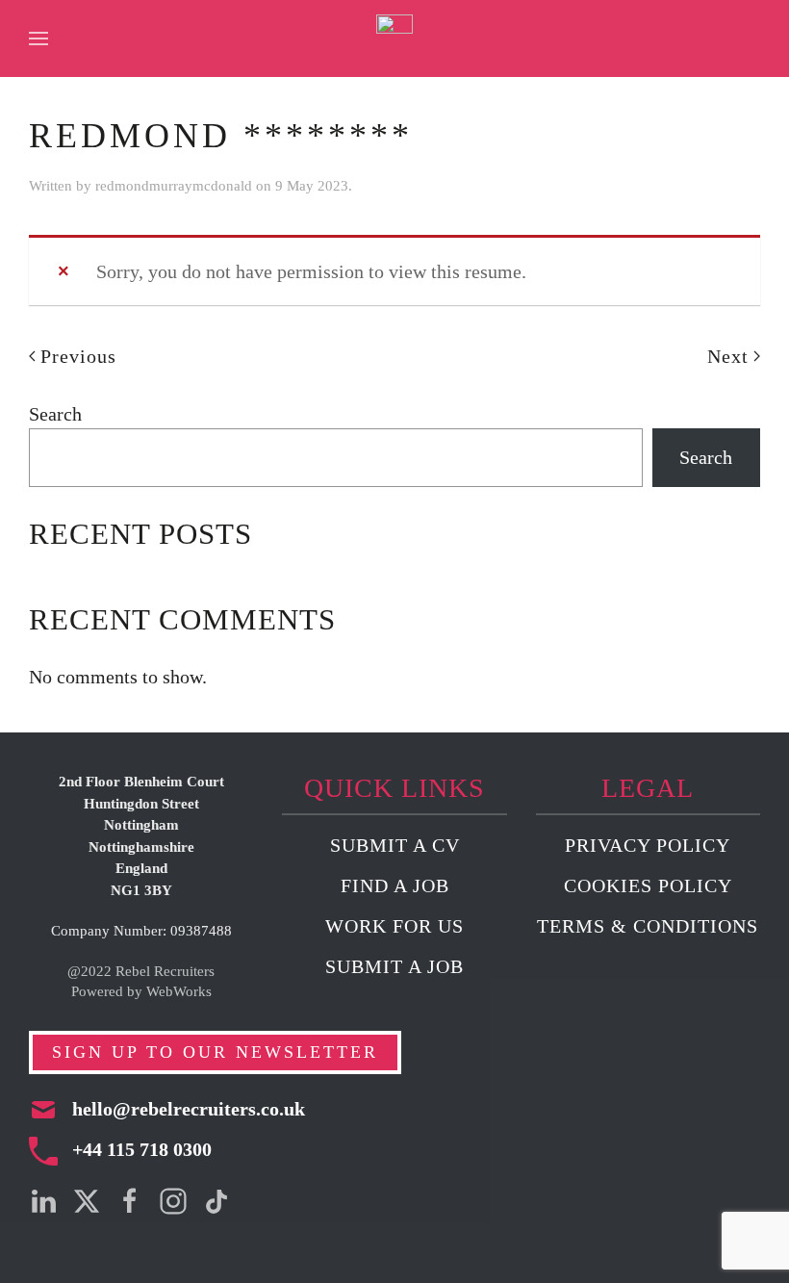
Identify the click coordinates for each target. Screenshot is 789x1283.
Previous (78, 356)
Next (728, 356)
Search (55, 413)
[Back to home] (394, 38)
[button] (38, 38)
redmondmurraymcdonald (173, 185)
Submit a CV (395, 845)
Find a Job (395, 885)
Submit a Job (394, 966)
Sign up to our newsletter (215, 1052)
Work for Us (394, 926)
